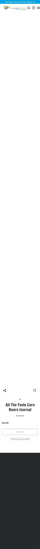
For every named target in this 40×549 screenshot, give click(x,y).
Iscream (21, 415)
